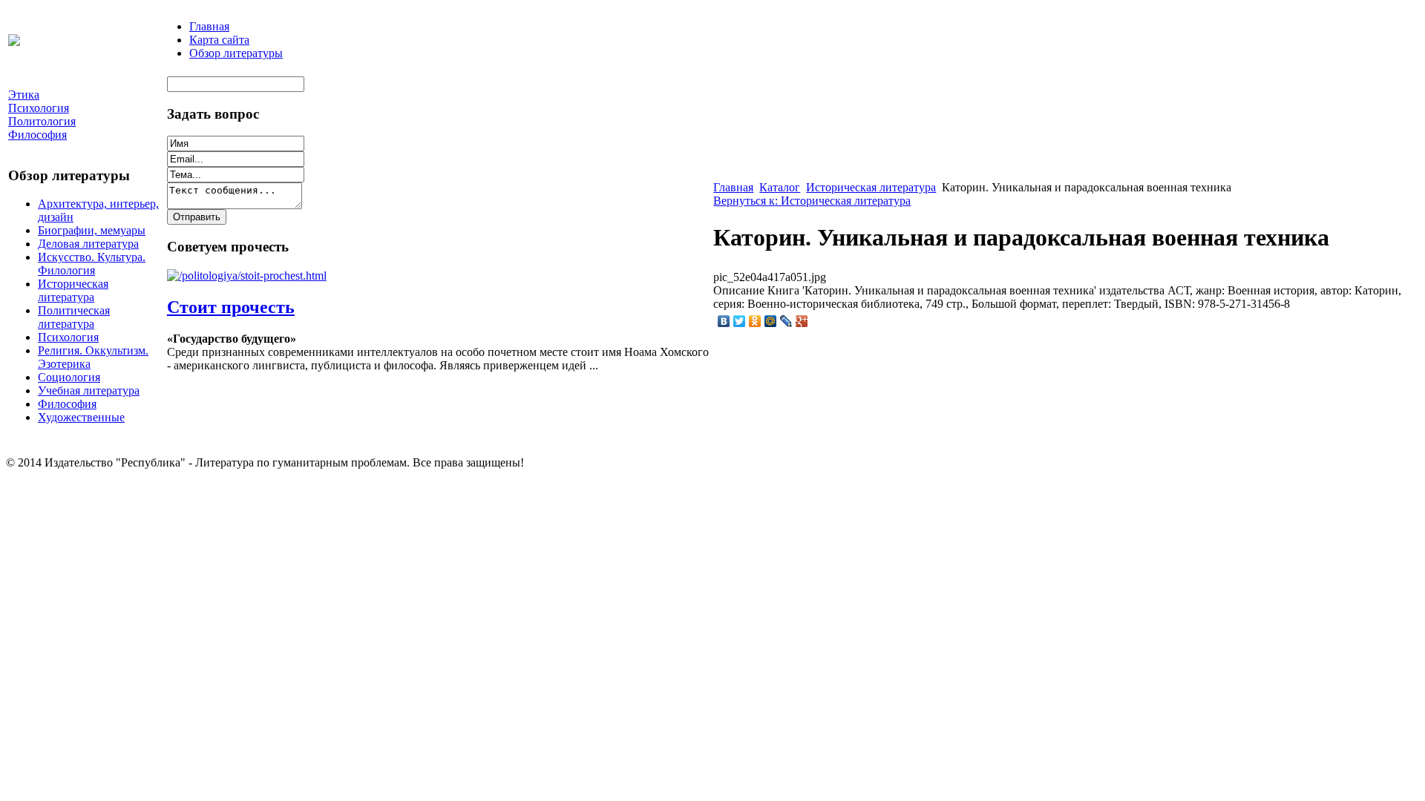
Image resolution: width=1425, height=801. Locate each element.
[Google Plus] (802, 321)
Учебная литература (89, 390)
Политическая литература (74, 317)
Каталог (779, 187)
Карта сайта (219, 39)
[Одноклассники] (755, 321)
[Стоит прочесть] (247, 275)
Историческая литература (73, 290)
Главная (209, 26)
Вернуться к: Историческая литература (812, 200)
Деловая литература (88, 243)
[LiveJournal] (786, 321)
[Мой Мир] (771, 321)
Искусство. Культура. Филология (91, 264)
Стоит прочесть (231, 307)
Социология (69, 377)
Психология (68, 337)
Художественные (81, 417)
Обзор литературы (236, 53)
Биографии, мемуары (91, 230)
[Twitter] (739, 321)
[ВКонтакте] (724, 321)
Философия (67, 404)
